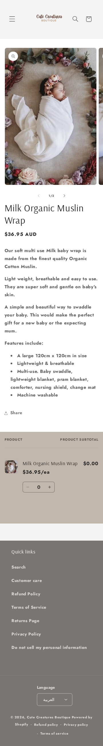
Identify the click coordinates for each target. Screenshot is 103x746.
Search (18, 567)
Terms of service (54, 733)
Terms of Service (28, 607)
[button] (12, 19)
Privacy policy (76, 724)
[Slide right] (64, 195)
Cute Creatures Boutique (49, 717)
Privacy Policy (26, 634)
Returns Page (25, 621)
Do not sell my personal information (49, 647)
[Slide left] (38, 195)
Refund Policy (25, 594)
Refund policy (46, 724)
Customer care (26, 580)
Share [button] (16, 413)
